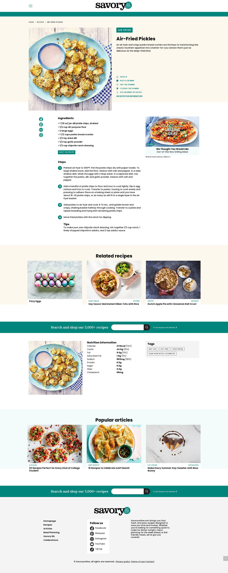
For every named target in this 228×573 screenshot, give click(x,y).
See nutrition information (129, 96)
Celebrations (50, 540)
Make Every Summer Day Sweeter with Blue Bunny (173, 469)
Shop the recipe (66, 152)
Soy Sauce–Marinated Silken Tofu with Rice (113, 304)
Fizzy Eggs (35, 301)
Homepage (49, 520)
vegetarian (177, 349)
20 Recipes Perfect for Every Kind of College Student (54, 469)
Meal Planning (51, 532)
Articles (47, 528)
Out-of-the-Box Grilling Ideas (172, 151)
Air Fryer (124, 30)
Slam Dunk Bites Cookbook (162, 354)
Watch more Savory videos (157, 157)
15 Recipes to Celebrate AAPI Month (109, 468)
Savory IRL (49, 536)
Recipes (40, 22)
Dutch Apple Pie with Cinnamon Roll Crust (172, 304)
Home (31, 22)
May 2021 (153, 349)
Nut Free (165, 349)
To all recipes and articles (164, 327)
